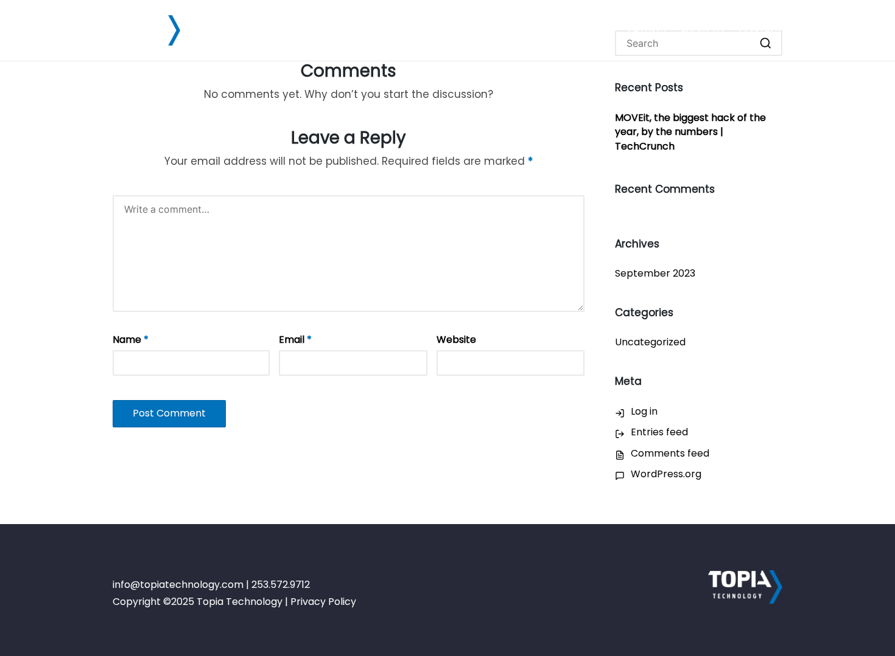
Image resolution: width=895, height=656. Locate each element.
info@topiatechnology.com (178, 585)
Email (295, 340)
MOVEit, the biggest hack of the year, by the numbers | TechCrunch (690, 132)
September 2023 (655, 273)
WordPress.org (666, 474)
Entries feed (659, 432)
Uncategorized (650, 342)
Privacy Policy (323, 602)
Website (456, 340)
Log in (644, 411)
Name (131, 340)
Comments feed (670, 453)
